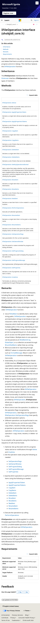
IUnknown (5, 78)
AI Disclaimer (5, 615)
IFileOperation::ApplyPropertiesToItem (14, 112)
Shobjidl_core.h (11, 24)
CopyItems (12, 490)
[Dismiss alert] (37, 2)
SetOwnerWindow (15, 464)
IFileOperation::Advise (9, 103)
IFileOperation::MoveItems (10, 189)
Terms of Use (5, 620)
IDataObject (9, 342)
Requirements (7, 54)
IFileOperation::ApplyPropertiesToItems (14, 121)
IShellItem (13, 314)
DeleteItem (12, 493)
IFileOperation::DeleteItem (10, 150)
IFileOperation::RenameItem (11, 215)
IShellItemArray (25, 340)
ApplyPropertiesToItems (17, 485)
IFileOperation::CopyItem (10, 131)
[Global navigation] (2, 20)
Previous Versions (17, 615)
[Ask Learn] (33, 24)
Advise (34, 449)
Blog (26, 615)
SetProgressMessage (16, 469)
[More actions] (37, 24)
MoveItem (12, 498)
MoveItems (12, 501)
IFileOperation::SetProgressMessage (13, 260)
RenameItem (13, 506)
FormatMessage (16, 353)
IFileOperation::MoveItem (10, 180)
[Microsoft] (20, 20)
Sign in (36, 20)
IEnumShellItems (11, 345)
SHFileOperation (10, 66)
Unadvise (11, 452)
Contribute (4, 618)
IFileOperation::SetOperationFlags (13, 234)
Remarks (5, 52)
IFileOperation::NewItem (10, 198)
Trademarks (15, 620)
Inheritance (6, 47)
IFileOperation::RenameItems (11, 225)
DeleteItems (13, 496)
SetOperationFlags (15, 461)
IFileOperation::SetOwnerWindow (12, 241)
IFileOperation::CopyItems (10, 140)
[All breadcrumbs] (3, 24)
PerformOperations (12, 515)
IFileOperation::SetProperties (11, 268)
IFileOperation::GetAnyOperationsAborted (15, 164)
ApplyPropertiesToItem (17, 483)
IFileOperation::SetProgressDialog (12, 251)
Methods (5, 49)
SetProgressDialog (15, 467)
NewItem (12, 503)
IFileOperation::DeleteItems (11, 157)
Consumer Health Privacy (26, 618)
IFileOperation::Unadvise (10, 277)
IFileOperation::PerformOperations (13, 208)
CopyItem (12, 488)
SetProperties (13, 472)
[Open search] (31, 20)
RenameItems (13, 509)
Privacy (12, 618)
